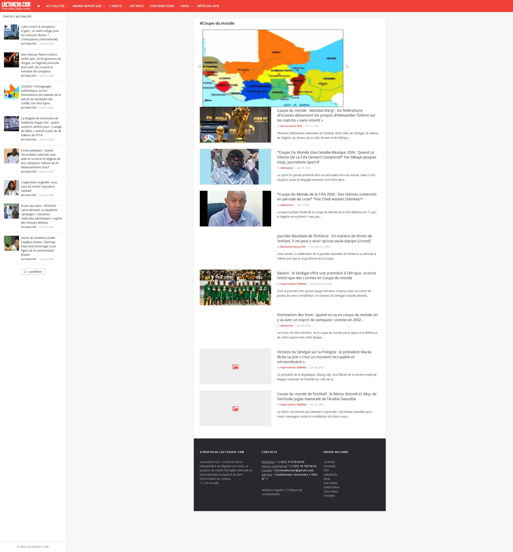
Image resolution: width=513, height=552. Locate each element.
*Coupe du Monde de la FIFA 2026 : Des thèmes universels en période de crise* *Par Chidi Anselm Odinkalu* (327, 196)
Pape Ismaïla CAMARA (293, 283)
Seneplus (329, 495)
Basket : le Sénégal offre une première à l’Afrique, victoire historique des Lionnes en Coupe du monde (326, 275)
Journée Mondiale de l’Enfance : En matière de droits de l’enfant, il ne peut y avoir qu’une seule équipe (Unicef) (324, 238)
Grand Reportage (87, 6)
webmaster (286, 167)
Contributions (162, 6)
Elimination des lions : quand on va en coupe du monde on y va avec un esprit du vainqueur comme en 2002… (327, 317)
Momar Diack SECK (291, 125)
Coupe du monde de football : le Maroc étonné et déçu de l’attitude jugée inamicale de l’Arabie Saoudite (327, 396)
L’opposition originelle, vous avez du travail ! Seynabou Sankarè (39, 186)
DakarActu (330, 474)
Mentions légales (273, 490)
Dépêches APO (208, 6)
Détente (137, 6)
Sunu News (331, 491)
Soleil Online (331, 487)
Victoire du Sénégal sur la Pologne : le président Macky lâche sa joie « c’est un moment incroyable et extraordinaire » (324, 356)
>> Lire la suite (209, 483)
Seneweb (329, 466)
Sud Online (330, 483)
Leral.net (329, 462)
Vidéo (184, 6)
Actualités (55, 6)
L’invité (116, 6)
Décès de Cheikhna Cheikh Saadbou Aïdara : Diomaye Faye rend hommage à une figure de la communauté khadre (38, 246)
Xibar (327, 479)
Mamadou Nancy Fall (293, 246)
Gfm (326, 470)
